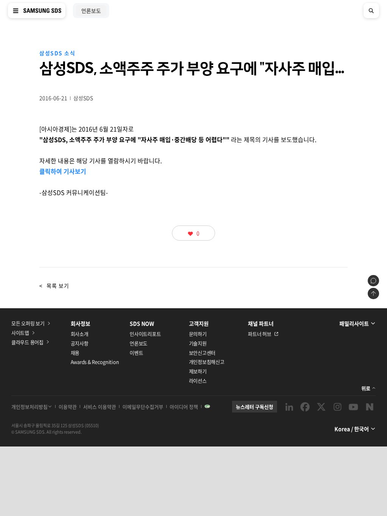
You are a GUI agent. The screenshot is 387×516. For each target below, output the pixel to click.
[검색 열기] (371, 10)
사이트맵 (20, 332)
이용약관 (68, 406)
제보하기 (198, 371)
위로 (365, 388)
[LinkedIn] (289, 407)
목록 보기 (54, 285)
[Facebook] (305, 407)
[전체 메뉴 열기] (16, 10)
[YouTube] (353, 407)
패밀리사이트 (354, 323)
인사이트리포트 (145, 333)
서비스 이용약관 (99, 406)
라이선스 (198, 380)
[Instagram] (337, 407)
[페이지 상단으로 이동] (373, 293)
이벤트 (136, 352)
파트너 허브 (259, 333)
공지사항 (79, 343)
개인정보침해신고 (206, 361)
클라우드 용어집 (27, 342)
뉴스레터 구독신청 (254, 406)
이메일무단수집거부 (142, 406)
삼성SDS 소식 (57, 53)
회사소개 (79, 333)
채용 (75, 352)
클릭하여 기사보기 (62, 171)
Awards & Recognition (95, 361)
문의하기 (198, 333)
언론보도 (138, 343)
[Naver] (370, 407)
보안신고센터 (202, 352)
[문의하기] (373, 280)
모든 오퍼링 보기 (28, 323)
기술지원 (198, 343)
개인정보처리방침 (29, 406)
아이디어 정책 (184, 406)
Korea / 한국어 (351, 429)
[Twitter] (321, 407)
